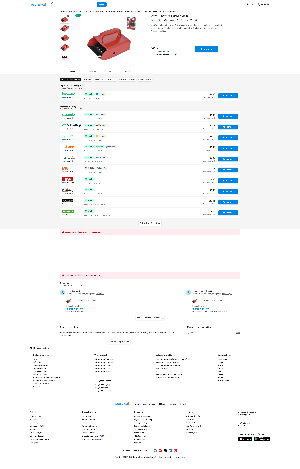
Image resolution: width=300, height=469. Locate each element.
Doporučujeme (224, 355)
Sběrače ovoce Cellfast (102, 365)
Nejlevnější (87, 79)
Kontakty (33, 419)
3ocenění (104, 125)
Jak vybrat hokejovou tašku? (104, 391)
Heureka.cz (63, 11)
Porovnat (170, 20)
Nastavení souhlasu (89, 429)
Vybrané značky (101, 355)
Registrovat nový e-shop (143, 419)
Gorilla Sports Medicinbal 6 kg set (168, 365)
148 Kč (211, 94)
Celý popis (164, 31)
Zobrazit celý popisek (119, 341)
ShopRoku (190, 419)
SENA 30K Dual (161, 368)
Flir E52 (158, 371)
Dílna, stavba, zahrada (76, 11)
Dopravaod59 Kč (209, 161)
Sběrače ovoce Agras (102, 371)
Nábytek (221, 377)
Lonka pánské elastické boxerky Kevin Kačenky (173, 359)
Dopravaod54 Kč (209, 140)
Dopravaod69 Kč (209, 129)
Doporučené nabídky (72, 79)
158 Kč (211, 147)
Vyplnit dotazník (244, 426)
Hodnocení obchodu (127, 79)
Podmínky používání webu (175, 457)
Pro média (33, 429)
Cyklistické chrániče (40, 371)
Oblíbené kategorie (42, 355)
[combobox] (74, 4)
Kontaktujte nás (244, 414)
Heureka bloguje (36, 433)
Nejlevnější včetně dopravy (105, 79)
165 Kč (211, 158)
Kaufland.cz (100, 294)
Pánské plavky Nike (40, 374)
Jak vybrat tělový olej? (102, 385)
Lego (219, 371)
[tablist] (132, 71)
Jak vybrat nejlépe (102, 380)
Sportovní (36, 387)
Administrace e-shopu (142, 416)
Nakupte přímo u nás (89, 426)
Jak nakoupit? (87, 416)
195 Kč (211, 190)
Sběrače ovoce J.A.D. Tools (104, 359)
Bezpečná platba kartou (91, 436)
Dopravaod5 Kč (209, 150)
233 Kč (211, 211)
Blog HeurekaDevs (37, 436)
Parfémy (220, 362)
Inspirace (189, 429)
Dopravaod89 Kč (209, 183)
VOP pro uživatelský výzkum (92, 439)
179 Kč (211, 179)
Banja (35, 359)
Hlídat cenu (183, 20)
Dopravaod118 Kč (208, 97)
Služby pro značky (140, 429)
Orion (238, 333)
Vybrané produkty (164, 355)
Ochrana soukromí (88, 433)
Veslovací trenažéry (40, 368)
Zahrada (220, 374)
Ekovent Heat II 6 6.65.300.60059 (167, 377)
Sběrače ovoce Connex (102, 368)
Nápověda (138, 442)
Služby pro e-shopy (141, 423)
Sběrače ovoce (141, 11)
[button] (70, 71)
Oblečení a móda (223, 380)
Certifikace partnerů (193, 426)
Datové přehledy (140, 433)
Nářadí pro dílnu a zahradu (94, 11)
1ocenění (101, 94)
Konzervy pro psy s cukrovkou (44, 380)
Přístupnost (34, 442)
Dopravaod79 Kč (209, 172)
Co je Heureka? (35, 416)
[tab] (70, 71)
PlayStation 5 (222, 368)
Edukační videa (139, 439)
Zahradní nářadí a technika (113, 11)
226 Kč (211, 201)
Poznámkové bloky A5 (41, 383)
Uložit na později (199, 20)
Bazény (220, 365)
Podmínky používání (37, 423)
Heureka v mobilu (88, 419)
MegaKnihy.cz (227, 294)
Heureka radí (86, 423)
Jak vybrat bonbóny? (101, 388)
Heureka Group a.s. (139, 457)
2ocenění (103, 157)
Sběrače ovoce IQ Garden (103, 362)
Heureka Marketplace (142, 426)
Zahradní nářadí (129, 11)
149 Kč (211, 125)
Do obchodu (228, 95)
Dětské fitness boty (40, 365)
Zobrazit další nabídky (150, 223)
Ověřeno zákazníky (193, 416)
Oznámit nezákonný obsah (39, 439)
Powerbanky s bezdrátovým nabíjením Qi (47, 377)
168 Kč (211, 168)
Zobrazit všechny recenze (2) (150, 317)
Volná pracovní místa (37, 426)
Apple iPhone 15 (223, 359)
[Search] (57, 71)
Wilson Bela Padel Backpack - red (168, 362)
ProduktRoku (191, 423)
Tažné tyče (37, 362)
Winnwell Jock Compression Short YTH (170, 374)
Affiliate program (140, 436)
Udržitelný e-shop (192, 433)
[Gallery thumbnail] (64, 19)
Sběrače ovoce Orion (154, 11)
